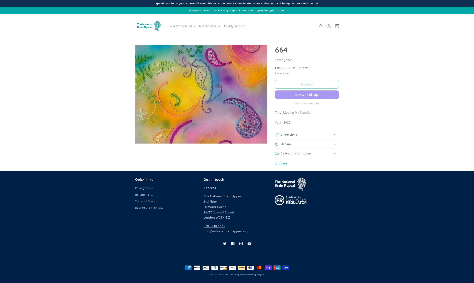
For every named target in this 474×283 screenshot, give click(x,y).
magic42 (261, 274)
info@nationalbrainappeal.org (225, 231)
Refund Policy (144, 194)
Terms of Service (146, 201)
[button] (182, 26)
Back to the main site (149, 207)
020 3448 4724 (214, 226)
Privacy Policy (144, 188)
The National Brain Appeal (230, 274)
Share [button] (283, 163)
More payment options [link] (307, 103)
